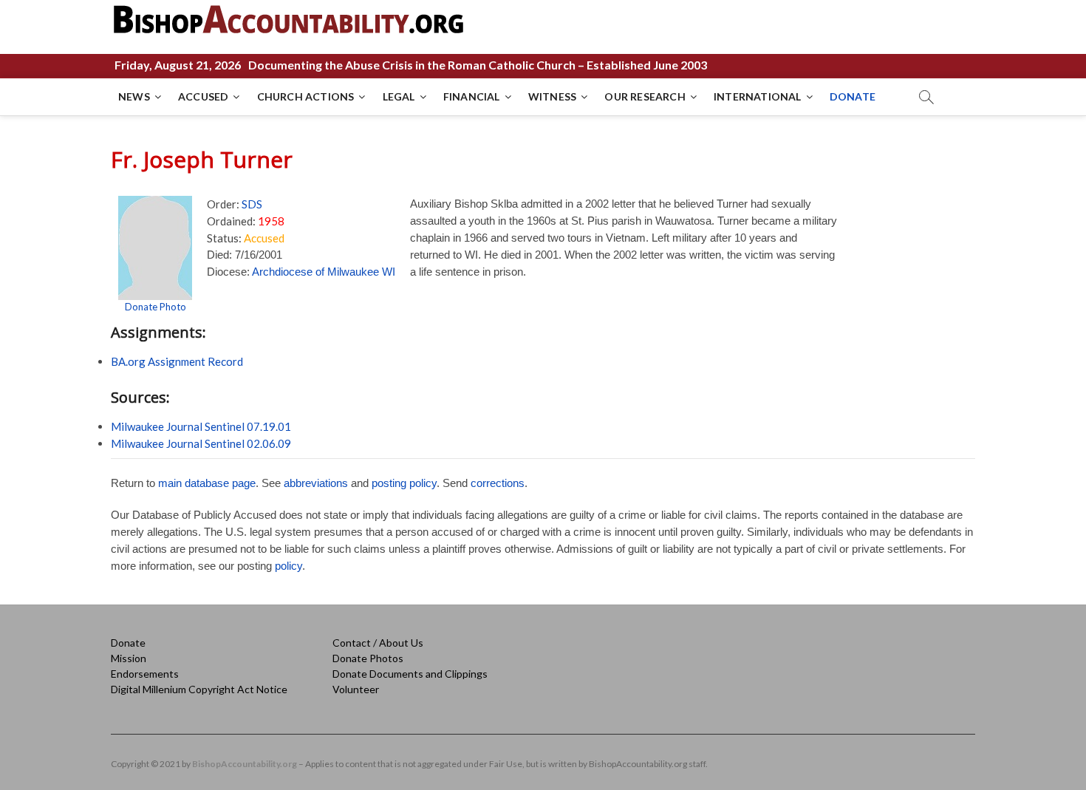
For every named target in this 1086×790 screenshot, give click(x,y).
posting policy (404, 483)
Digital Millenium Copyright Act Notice (199, 689)
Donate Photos (367, 658)
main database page (207, 483)
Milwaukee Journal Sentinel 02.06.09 (201, 443)
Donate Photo (155, 307)
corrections (498, 483)
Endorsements (145, 673)
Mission (128, 658)
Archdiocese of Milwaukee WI (323, 271)
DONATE (852, 96)
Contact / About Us (377, 642)
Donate (128, 642)
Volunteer (355, 689)
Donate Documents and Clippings (410, 673)
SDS (252, 204)
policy (288, 565)
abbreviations (316, 483)
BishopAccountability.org (244, 763)
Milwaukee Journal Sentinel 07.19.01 (201, 426)
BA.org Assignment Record (177, 361)
